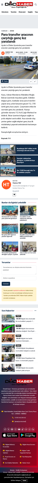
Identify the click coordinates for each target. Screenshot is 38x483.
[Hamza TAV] (6, 184)
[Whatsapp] (29, 429)
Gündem (4, 12)
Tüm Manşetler (27, 456)
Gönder (6, 284)
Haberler (4, 31)
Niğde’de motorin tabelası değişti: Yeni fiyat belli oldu (25, 330)
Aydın (12, 31)
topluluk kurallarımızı (19, 290)
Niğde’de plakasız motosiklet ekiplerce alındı (25, 349)
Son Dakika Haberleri (11, 463)
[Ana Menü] (2, 5)
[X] (8, 429)
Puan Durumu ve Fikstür (9, 458)
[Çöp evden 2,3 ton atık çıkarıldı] (28, 246)
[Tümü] (35, 311)
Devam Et (15, 191)
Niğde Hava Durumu (29, 444)
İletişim (12, 470)
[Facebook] (5, 429)
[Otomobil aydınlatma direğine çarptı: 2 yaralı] (10, 246)
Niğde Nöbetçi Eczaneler (9, 445)
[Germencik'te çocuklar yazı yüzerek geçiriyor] (10, 210)
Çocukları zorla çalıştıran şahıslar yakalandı (26, 218)
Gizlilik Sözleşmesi (21, 470)
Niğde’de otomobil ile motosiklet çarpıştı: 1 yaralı (25, 320)
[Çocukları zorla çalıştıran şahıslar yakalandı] (28, 210)
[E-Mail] (14, 194)
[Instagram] (15, 429)
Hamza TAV (17, 183)
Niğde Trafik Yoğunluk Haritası (25, 452)
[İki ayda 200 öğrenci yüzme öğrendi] (10, 228)
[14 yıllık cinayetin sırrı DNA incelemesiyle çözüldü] (28, 228)
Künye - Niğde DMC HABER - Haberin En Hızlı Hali (18, 472)
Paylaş (6, 81)
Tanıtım (13, 12)
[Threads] (26, 429)
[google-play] (28, 435)
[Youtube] (19, 429)
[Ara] (36, 5)
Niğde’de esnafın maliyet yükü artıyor (25, 369)
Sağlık (30, 12)
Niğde (18, 316)
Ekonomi (22, 12)
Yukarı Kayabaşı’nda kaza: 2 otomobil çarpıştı (25, 359)
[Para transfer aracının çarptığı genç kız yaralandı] (19, 67)
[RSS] (33, 429)
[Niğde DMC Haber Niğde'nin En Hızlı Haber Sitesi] (19, 4)
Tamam (24, 480)
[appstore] (10, 435)
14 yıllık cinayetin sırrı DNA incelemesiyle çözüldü (27, 236)
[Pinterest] (12, 429)
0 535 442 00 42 (20, 417)
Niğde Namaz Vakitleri (8, 452)
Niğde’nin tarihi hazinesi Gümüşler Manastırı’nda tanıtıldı (24, 340)
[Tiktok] (22, 429)
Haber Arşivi (26, 463)
